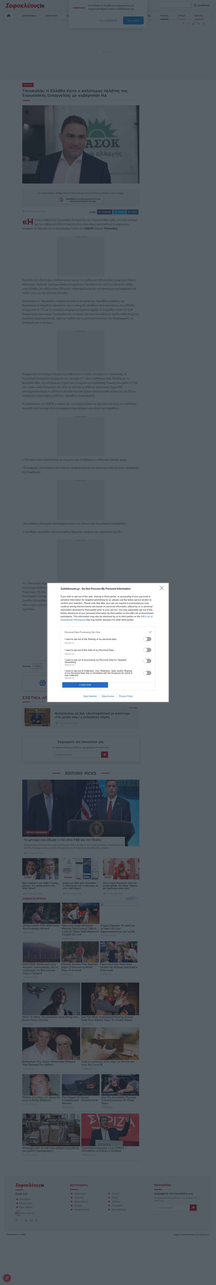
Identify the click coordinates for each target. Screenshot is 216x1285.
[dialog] (108, 642)
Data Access (108, 696)
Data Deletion (90, 696)
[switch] (147, 639)
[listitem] (108, 632)
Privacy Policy (126, 696)
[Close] (163, 589)
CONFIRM (85, 685)
